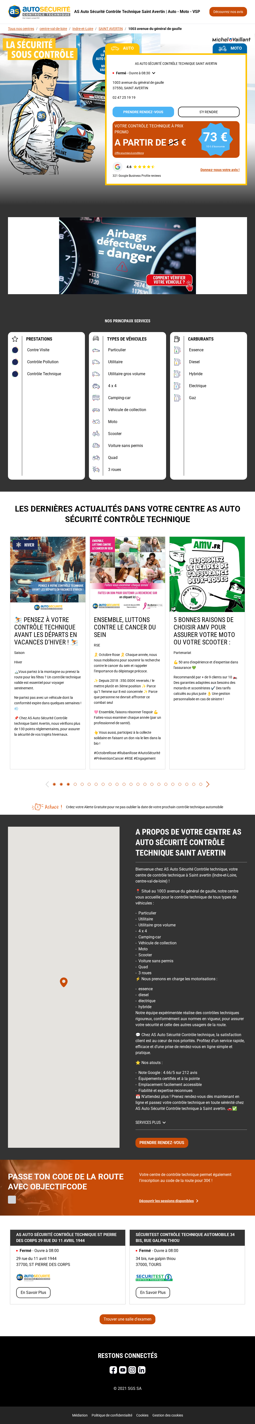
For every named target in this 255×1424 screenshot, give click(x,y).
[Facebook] (113, 1370)
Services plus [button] (148, 1122)
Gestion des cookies (167, 1415)
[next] (207, 784)
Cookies (142, 1415)
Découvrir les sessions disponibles (166, 1201)
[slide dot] (54, 784)
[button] (134, 73)
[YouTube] (123, 1370)
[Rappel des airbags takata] (127, 255)
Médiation (80, 1415)
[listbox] (127, 653)
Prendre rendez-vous (143, 112)
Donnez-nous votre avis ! (220, 170)
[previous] (47, 784)
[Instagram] (132, 1370)
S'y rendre (208, 112)
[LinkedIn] (141, 1370)
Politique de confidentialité (112, 1415)
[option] (48, 653)
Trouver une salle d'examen (127, 1319)
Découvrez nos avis (228, 12)
